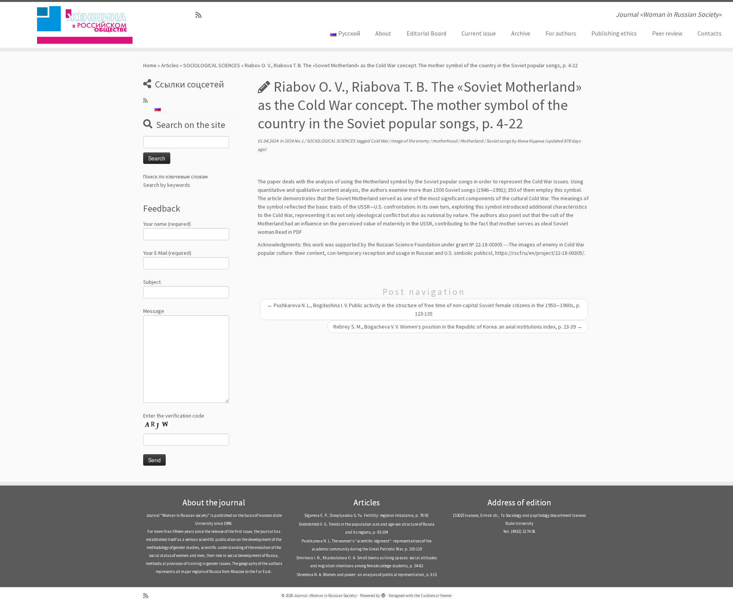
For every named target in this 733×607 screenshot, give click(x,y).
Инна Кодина (530, 141)
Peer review (667, 33)
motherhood (445, 141)
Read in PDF (288, 231)
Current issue (479, 33)
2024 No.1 (294, 141)
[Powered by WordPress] (383, 594)
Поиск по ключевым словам (175, 176)
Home (150, 65)
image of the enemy (410, 141)
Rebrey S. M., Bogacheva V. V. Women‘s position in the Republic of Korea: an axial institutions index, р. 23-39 (457, 326)
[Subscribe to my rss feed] (201, 15)
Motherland (472, 141)
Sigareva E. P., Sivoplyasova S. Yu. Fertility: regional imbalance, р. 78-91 (366, 515)
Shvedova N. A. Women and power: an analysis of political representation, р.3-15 (367, 574)
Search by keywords (166, 184)
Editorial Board (426, 33)
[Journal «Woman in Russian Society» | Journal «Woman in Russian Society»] (84, 25)
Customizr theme (436, 595)
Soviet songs (499, 141)
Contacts (709, 33)
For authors (561, 33)
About (383, 33)
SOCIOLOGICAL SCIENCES (211, 65)
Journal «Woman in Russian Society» (325, 595)
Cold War (380, 141)
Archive (520, 33)
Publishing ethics (614, 33)
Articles (170, 65)
